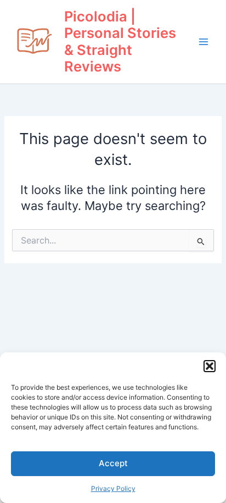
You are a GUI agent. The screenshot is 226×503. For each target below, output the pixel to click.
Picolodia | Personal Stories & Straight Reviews (120, 41)
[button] (209, 366)
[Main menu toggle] (203, 41)
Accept (113, 463)
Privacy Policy (113, 488)
